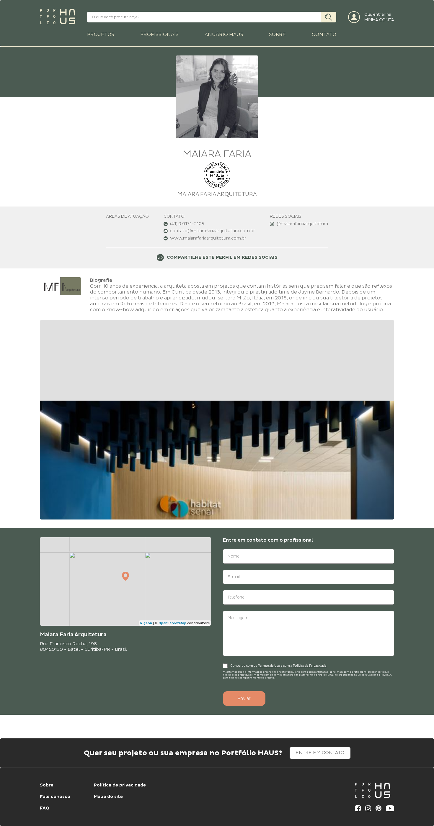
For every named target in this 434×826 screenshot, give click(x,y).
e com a (286, 666)
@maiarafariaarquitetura (302, 223)
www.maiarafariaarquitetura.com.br (208, 238)
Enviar (244, 699)
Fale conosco (55, 796)
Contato (324, 34)
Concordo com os (244, 666)
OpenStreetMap (172, 623)
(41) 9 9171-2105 (187, 223)
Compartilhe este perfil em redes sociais (222, 257)
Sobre (277, 34)
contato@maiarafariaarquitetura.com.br (212, 230)
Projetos (100, 34)
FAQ (44, 808)
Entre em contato (320, 752)
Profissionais (159, 34)
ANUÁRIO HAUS (224, 34)
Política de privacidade (120, 785)
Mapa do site (108, 796)
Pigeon (146, 623)
